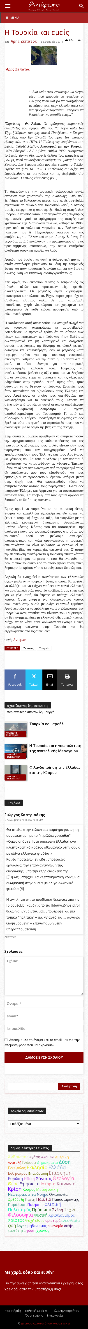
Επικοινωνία (55, 1315)
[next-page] (14, 789)
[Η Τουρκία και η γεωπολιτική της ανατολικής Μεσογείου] (16, 751)
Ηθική (29, 1178)
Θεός (13, 1184)
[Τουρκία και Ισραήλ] (16, 729)
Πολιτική (51, 1204)
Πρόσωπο (41, 1210)
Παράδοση (17, 1204)
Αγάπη (34, 1156)
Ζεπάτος (28, 648)
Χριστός (16, 1220)
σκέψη (69, 1225)
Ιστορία (48, 1183)
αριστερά (52, 1220)
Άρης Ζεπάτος (24, 41)
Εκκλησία (37, 1167)
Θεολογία (63, 1178)
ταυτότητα (16, 1230)
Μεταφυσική (47, 1189)
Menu (14, 17)
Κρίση (15, 1189)
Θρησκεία (29, 1184)
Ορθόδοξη (16, 1199)
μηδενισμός (37, 1225)
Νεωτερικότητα (22, 1194)
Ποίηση (33, 1204)
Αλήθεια (47, 1157)
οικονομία (55, 1225)
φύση (30, 1230)
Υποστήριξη (13, 1311)
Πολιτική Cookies (36, 1311)
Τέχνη (70, 1209)
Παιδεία (43, 1199)
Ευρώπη (15, 1178)
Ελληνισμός (17, 1173)
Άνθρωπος (18, 1157)
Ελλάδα (57, 1167)
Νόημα (42, 1194)
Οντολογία (58, 1194)
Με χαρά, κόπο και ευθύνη (30, 1272)
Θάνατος (44, 1178)
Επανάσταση (38, 1173)
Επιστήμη (60, 1172)
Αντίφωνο (20, 640)
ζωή (12, 1225)
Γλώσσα (29, 1162)
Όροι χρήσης (34, 1315)
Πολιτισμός (19, 1210)
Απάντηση (10, 937)
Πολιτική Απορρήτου (65, 1311)
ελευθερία (70, 1220)
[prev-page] (7, 789)
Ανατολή (14, 1162)
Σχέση (57, 1209)
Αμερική (62, 1156)
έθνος (39, 1220)
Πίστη (30, 1199)
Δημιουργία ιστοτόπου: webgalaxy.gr (45, 1323)
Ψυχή (29, 1220)
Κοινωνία (66, 1184)
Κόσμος (29, 1189)
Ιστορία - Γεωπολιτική (13, 755)
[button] (7, 6)
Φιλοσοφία (20, 1214)
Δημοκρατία (47, 1162)
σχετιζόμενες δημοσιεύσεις (27, 706)
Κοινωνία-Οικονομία (12, 734)
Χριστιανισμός (62, 1215)
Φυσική (41, 1215)
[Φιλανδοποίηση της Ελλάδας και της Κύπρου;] (16, 773)
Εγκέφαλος (17, 1167)
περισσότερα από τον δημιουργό (30, 712)
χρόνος (42, 1230)
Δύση (65, 1162)
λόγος (21, 1225)
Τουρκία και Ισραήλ (46, 724)
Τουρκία (44, 648)
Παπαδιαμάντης (65, 1199)
